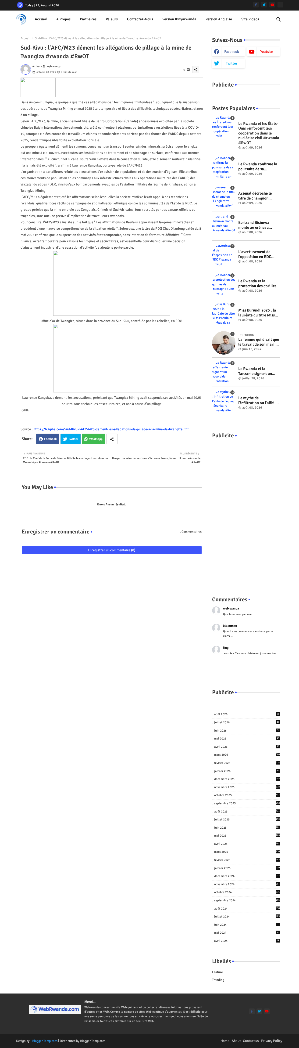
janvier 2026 (247, 771)
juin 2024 (246, 925)
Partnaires (88, 19)
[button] (278, 19)
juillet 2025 (247, 819)
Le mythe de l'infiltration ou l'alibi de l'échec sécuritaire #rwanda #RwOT (258, 400)
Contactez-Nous (140, 19)
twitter (231, 63)
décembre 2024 (247, 876)
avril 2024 (246, 941)
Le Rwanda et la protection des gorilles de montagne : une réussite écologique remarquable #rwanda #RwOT (257, 283)
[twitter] (264, 4)
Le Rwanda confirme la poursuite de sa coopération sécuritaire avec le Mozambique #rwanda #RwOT (258, 166)
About (236, 1041)
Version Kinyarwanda (179, 19)
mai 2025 (247, 836)
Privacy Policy (271, 1041)
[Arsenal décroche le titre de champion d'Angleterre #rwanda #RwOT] (223, 196)
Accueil (41, 19)
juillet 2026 (246, 722)
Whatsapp (96, 439)
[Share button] (111, 439)
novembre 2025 (247, 787)
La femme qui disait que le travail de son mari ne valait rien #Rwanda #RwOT (258, 342)
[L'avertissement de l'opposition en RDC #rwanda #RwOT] (223, 255)
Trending (218, 980)
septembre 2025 (247, 803)
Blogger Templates (44, 1041)
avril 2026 (246, 747)
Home (225, 1041)
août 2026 (246, 714)
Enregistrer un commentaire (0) (111, 550)
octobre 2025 (247, 795)
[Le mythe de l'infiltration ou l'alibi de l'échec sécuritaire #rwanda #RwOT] (223, 401)
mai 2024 (246, 933)
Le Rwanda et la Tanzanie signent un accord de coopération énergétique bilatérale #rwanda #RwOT (257, 371)
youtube (266, 51)
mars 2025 (247, 852)
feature (217, 972)
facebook (231, 51)
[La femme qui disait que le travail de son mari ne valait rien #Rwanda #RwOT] (223, 343)
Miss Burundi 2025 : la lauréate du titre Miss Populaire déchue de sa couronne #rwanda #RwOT (257, 313)
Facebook (50, 439)
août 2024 (247, 908)
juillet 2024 (247, 916)
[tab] (41, 19)
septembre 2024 (247, 900)
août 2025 (247, 811)
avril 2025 (247, 844)
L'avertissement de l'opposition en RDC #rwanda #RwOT (254, 254)
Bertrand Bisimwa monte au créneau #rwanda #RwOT (253, 225)
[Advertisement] (246, 512)
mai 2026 (246, 738)
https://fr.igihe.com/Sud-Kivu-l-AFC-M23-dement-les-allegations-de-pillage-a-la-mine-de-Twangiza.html (111, 429)
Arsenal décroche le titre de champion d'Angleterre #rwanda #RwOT (257, 196)
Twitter (73, 439)
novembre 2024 (247, 884)
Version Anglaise (219, 19)
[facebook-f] (256, 4)
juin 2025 (247, 828)
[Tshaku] (280, 4)
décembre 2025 (247, 779)
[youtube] (272, 4)
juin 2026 (246, 731)
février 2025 (247, 860)
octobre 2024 (247, 892)
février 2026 (247, 763)
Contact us (251, 1041)
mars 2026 (247, 755)
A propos (63, 19)
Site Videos (250, 19)
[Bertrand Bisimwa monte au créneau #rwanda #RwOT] (223, 226)
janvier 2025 (247, 868)
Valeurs (112, 19)
